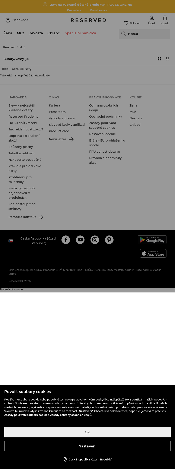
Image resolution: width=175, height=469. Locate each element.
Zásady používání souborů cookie (25, 414)
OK (87, 432)
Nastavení (88, 446)
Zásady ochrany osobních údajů (70, 414)
